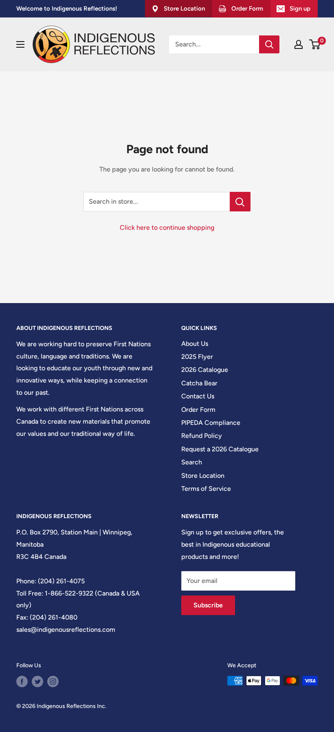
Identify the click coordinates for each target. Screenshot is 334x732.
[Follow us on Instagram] (53, 681)
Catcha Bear (199, 383)
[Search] (269, 44)
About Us (194, 343)
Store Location (202, 475)
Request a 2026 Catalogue (220, 449)
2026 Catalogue (204, 370)
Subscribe (208, 605)
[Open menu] (20, 44)
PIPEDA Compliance (210, 422)
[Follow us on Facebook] (22, 681)
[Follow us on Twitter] (37, 681)
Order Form (198, 409)
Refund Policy (201, 436)
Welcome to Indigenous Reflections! (66, 8)
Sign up (300, 8)
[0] (315, 44)
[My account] (298, 44)
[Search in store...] (240, 201)
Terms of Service (206, 488)
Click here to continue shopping (167, 227)
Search (191, 462)
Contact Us (197, 396)
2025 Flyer (197, 357)
